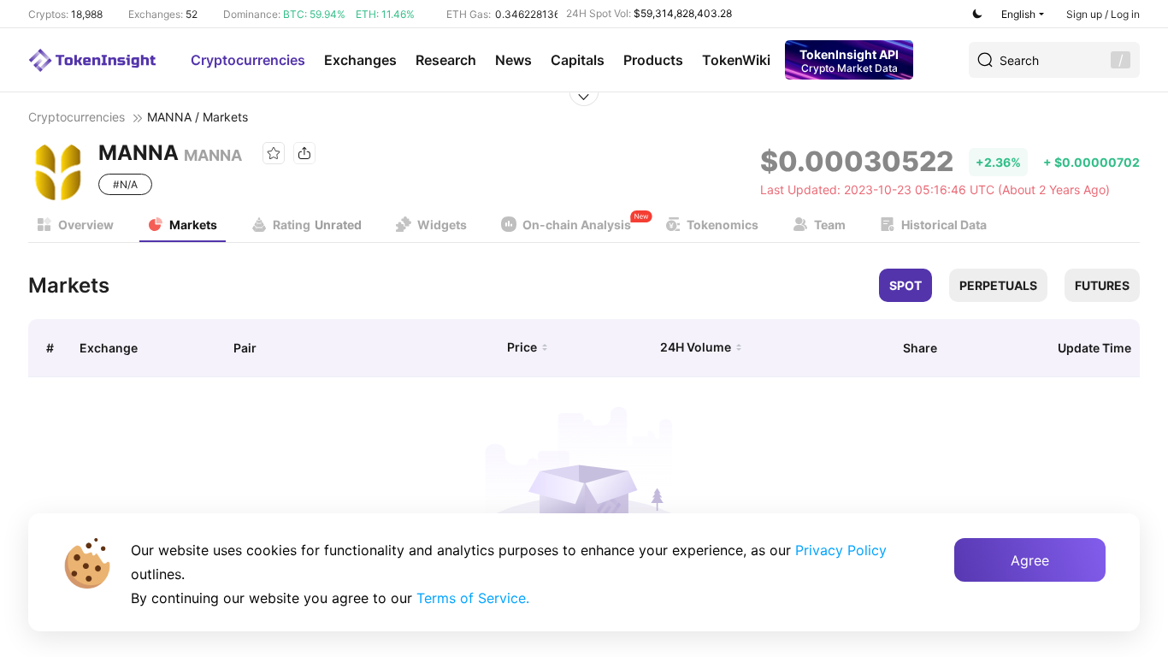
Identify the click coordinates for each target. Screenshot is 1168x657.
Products (653, 59)
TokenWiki (736, 59)
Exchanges (360, 59)
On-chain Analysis (576, 224)
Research (446, 59)
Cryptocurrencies (248, 59)
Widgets (442, 224)
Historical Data (944, 224)
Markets (193, 224)
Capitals (578, 59)
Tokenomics (722, 224)
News (513, 59)
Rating (317, 224)
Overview (86, 224)
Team (830, 224)
